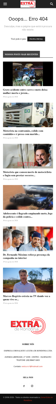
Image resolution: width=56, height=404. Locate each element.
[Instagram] (32, 386)
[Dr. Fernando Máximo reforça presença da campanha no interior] (28, 238)
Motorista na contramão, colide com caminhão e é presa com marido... (23, 132)
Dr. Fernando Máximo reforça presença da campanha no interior (26, 256)
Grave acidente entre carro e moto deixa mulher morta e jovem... (25, 91)
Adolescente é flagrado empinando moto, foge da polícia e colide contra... (28, 215)
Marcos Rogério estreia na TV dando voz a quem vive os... (26, 297)
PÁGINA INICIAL (36, 39)
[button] (5, 4)
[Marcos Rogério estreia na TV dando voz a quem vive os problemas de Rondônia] (28, 280)
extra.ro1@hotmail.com (32, 366)
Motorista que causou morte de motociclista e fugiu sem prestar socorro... (27, 173)
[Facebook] (24, 386)
